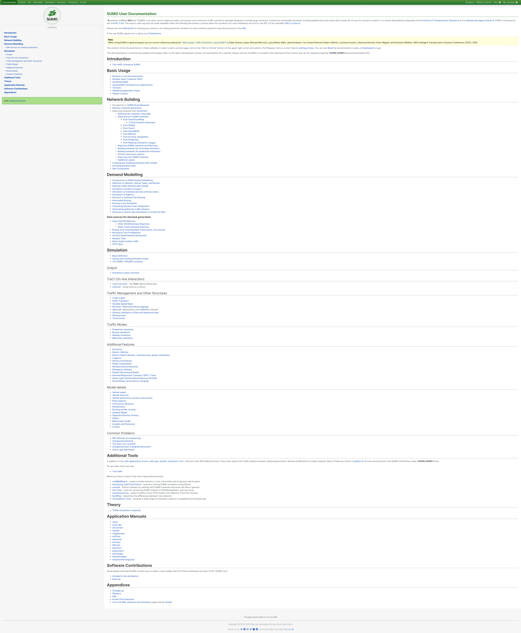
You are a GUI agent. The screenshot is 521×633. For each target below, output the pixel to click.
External (116, 579)
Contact (83, 2)
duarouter (117, 539)
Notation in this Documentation (127, 76)
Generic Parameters (122, 361)
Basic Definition (120, 256)
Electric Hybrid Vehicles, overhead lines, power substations (141, 355)
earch (471, 2)
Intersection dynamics (123, 404)
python (357, 461)
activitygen (117, 553)
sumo (115, 522)
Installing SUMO (120, 82)
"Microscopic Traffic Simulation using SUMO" (204, 42)
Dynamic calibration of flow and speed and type (135, 312)
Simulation (9, 51)
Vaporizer (117, 309)
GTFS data (117, 244)
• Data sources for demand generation (21, 47)
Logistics (116, 358)
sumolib (116, 487)
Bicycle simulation (121, 332)
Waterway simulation (122, 338)
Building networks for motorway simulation (139, 148)
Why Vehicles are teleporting (126, 438)
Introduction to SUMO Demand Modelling (132, 180)
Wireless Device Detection (125, 366)
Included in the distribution (125, 576)
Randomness (118, 406)
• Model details (11, 71)
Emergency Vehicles (122, 369)
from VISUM (129, 125)
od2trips (116, 536)
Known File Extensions (123, 599)
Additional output (126, 160)
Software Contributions (16, 88)
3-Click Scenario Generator (142, 122)
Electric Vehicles (120, 352)
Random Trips (119, 238)
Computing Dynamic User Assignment (130, 206)
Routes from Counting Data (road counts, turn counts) (138, 229)
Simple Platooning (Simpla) (125, 372)
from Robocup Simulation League (139, 142)
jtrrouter (116, 542)
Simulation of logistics (123, 194)
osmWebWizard (119, 481)
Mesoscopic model (121, 421)
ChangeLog (73, 2)
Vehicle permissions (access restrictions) (132, 398)
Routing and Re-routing (123, 409)
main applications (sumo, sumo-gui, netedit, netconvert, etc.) (154, 461)
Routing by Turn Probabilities (126, 232)
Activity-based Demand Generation (129, 235)
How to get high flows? (123, 449)
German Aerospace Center (479, 20)
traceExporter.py (120, 493)
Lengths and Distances (123, 424)
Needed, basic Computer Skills (127, 79)
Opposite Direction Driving (125, 415)
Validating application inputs (126, 90)
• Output (8, 54)
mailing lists (128, 28)
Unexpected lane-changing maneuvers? (131, 446)
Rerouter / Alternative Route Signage (130, 306)
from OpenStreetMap (133, 119)
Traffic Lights (118, 298)
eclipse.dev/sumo (17, 100)
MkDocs (288, 629)
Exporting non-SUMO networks (133, 157)
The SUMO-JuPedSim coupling (127, 261)
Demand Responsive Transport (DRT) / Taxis (134, 375)
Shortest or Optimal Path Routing (128, 197)
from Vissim (129, 128)
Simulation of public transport (127, 189)
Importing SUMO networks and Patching (137, 145)
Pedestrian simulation (123, 329)
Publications (50, 2)
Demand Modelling (13, 44)
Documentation (9, 2)
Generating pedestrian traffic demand (130, 209)
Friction (116, 427)
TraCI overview (119, 284)
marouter (116, 548)
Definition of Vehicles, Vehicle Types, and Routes (136, 183)
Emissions (117, 349)
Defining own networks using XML (134, 113)
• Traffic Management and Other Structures (23, 61)
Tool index (117, 471)
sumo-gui (117, 525)
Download (367, 48)
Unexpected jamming (122, 441)
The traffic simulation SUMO (126, 64)
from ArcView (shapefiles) (135, 137)
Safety (115, 418)
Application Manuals (14, 85)
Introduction (10, 32)
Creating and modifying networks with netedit (134, 163)
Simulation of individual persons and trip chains (135, 191)
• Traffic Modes (11, 64)
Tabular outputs (120, 93)
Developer (61, 2)
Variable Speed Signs (122, 304)
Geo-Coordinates (120, 168)
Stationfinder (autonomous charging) (130, 381)
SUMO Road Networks (138, 105)
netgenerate (118, 533)
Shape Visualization (122, 363)
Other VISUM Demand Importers (134, 224)
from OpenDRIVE (131, 131)
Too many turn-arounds (123, 444)
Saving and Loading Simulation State (130, 258)
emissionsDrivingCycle (123, 559)
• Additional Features (14, 67)
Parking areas (119, 315)
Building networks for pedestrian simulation (139, 151)
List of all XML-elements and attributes (131, 602)
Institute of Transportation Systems (439, 20)
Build (330, 48)
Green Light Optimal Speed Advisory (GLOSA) (134, 378)
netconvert (142, 111)
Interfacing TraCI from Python (126, 484)
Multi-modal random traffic (125, 241)
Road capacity (119, 401)
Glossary (116, 593)
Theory (7, 81)
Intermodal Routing (121, 200)
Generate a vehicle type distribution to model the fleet (138, 212)
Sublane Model (119, 412)
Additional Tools (12, 77)
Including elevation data (124, 165)
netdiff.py (116, 496)
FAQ (29, 2)
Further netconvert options (131, 154)
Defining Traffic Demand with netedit (130, 186)
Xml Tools (117, 490)
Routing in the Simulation (124, 203)
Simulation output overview (125, 272)
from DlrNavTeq (130, 139)
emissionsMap (119, 556)
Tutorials (21, 2)
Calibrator (144, 309)
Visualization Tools (121, 498)
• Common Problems (13, 74)
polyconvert (118, 551)
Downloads (38, 2)
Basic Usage (10, 36)
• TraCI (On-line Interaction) (16, 58)
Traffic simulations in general (126, 510)
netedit (115, 530)
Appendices (10, 92)
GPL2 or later (291, 23)
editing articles (306, 48)
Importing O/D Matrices (123, 221)
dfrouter (116, 545)
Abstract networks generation (127, 108)
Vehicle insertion (120, 395)
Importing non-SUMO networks (133, 116)
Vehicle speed (119, 392)
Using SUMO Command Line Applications (132, 85)
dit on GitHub (485, 2)
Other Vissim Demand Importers (133, 227)
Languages (510, 2)
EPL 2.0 (118, 23)
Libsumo (116, 287)
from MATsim (129, 134)
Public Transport (120, 301)
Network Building (12, 40)
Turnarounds (118, 318)
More (496, 2)
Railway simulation (121, 335)
